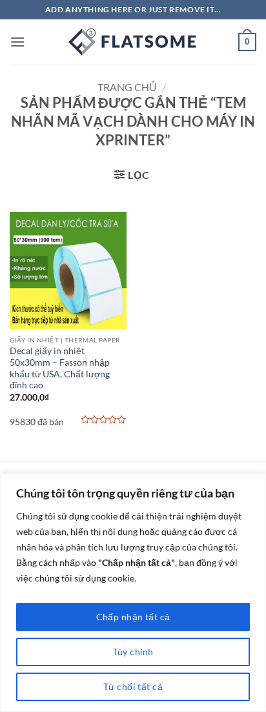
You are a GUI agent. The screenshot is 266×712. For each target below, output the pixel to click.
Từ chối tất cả (133, 686)
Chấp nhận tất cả (133, 616)
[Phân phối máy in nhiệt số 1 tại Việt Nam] (133, 42)
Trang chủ (127, 87)
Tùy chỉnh (133, 651)
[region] (133, 593)
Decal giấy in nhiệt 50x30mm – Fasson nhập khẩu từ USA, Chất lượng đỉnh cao (60, 368)
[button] (17, 42)
